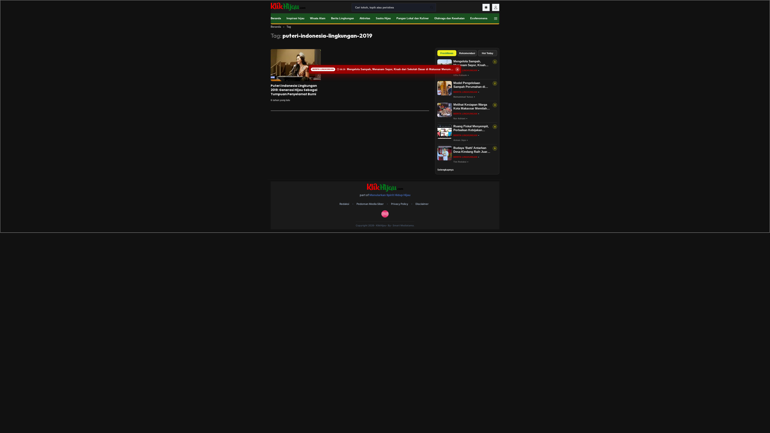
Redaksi (344, 203)
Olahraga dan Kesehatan (449, 18)
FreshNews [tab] (446, 53)
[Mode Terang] (486, 7)
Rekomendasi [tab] (467, 53)
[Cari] (431, 7)
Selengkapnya (445, 169)
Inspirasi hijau (295, 18)
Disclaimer (422, 203)
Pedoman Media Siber (370, 203)
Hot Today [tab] (487, 53)
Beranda (276, 18)
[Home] (288, 7)
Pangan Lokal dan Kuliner (412, 18)
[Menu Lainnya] (495, 18)
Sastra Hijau (383, 18)
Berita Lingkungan (342, 18)
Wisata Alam (317, 18)
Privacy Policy (399, 203)
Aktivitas (365, 18)
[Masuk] (495, 7)
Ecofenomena (478, 18)
